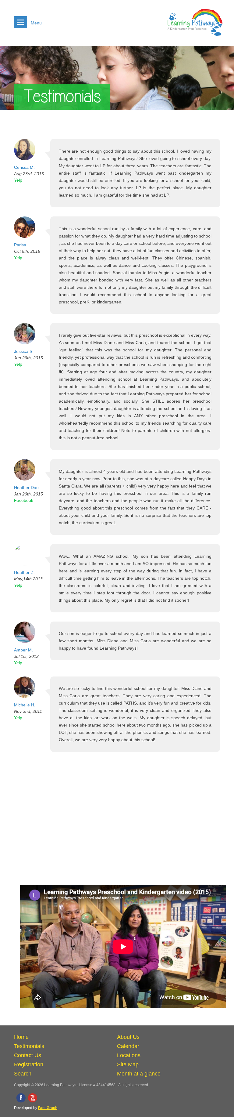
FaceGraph (47, 1108)
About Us (128, 1037)
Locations (128, 1055)
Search (22, 1074)
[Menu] (20, 22)
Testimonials (29, 1046)
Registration (28, 1064)
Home (21, 1037)
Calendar (128, 1046)
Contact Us (27, 1055)
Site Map (128, 1064)
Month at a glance (139, 1074)
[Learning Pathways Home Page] (195, 38)
